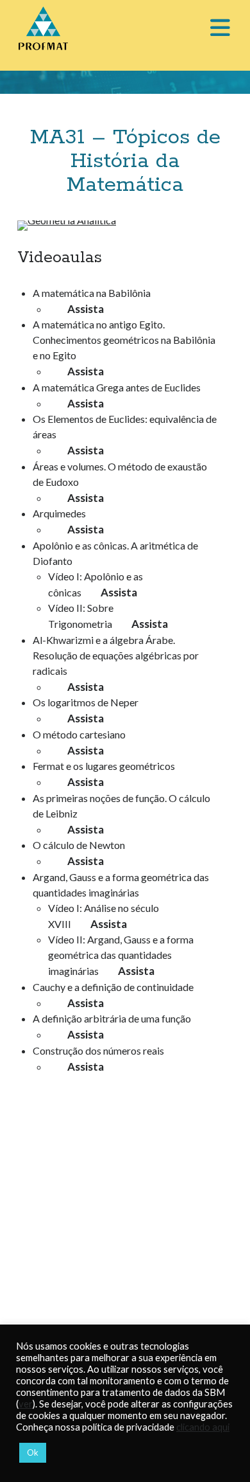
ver (26, 1403)
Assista (85, 309)
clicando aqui (202, 1427)
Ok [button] (32, 1452)
